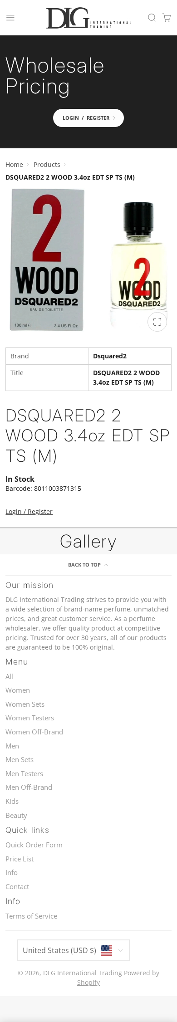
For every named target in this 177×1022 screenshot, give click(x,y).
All (9, 676)
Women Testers (29, 718)
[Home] (88, 17)
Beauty (16, 815)
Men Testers (24, 773)
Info (11, 872)
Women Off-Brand (34, 732)
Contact (17, 886)
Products (47, 164)
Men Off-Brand (28, 787)
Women (17, 690)
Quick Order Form (34, 845)
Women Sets (24, 704)
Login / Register (29, 511)
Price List (19, 859)
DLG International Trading (82, 972)
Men (12, 746)
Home (14, 164)
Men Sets (19, 759)
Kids (12, 801)
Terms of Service (31, 916)
